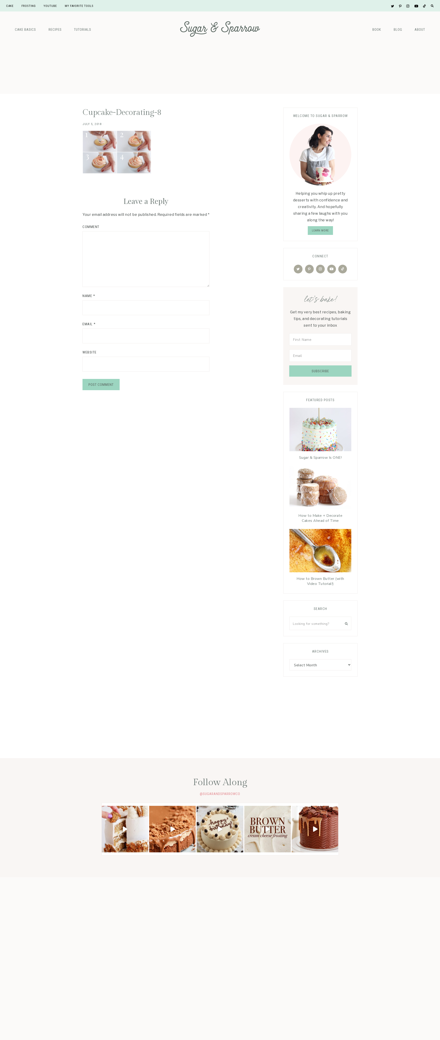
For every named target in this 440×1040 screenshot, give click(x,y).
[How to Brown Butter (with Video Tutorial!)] (320, 552)
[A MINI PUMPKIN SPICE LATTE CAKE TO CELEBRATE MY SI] (220, 829)
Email (89, 324)
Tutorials (82, 30)
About (420, 30)
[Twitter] (298, 269)
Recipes (55, 30)
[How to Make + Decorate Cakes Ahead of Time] (320, 489)
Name (88, 296)
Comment (90, 227)
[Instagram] (320, 269)
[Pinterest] (309, 269)
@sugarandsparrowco (220, 794)
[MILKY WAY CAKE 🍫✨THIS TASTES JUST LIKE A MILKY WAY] (315, 829)
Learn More (320, 230)
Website (89, 352)
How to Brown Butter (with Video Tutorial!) (320, 581)
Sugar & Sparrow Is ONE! (320, 457)
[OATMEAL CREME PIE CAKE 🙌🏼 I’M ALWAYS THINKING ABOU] (125, 829)
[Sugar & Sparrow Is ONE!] (320, 430)
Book (376, 30)
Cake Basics (25, 30)
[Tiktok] (343, 269)
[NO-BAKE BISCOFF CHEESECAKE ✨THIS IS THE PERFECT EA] (172, 829)
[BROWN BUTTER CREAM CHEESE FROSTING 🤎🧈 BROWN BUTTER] (267, 829)
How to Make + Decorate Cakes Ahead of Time (320, 518)
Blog (398, 30)
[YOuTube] (332, 269)
